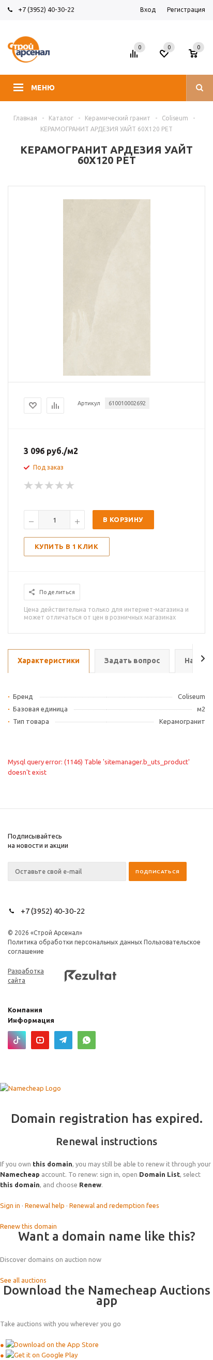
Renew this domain (28, 1226)
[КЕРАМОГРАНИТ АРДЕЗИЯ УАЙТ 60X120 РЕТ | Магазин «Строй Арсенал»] (106, 373)
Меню (43, 88)
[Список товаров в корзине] (198, 56)
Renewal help (45, 1205)
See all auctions (23, 1280)
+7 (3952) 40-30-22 (46, 9)
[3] (49, 485)
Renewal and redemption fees (114, 1205)
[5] (70, 485)
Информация (31, 1020)
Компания (25, 1009)
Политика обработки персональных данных (75, 942)
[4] (60, 485)
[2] (39, 485)
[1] (29, 485)
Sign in (10, 1205)
